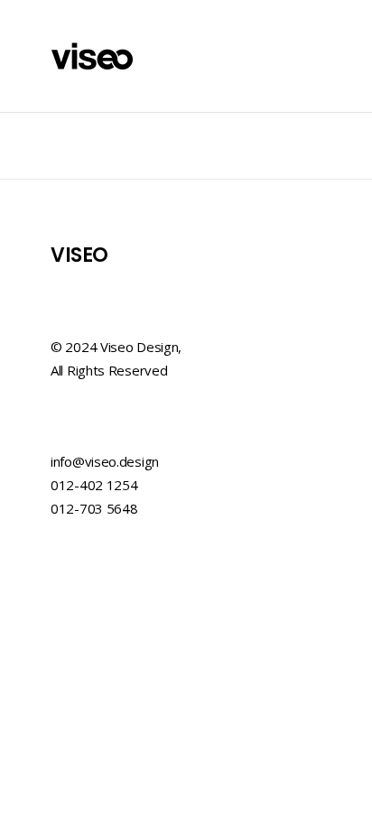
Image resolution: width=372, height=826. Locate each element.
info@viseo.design (105, 461)
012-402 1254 (94, 485)
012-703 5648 (94, 508)
